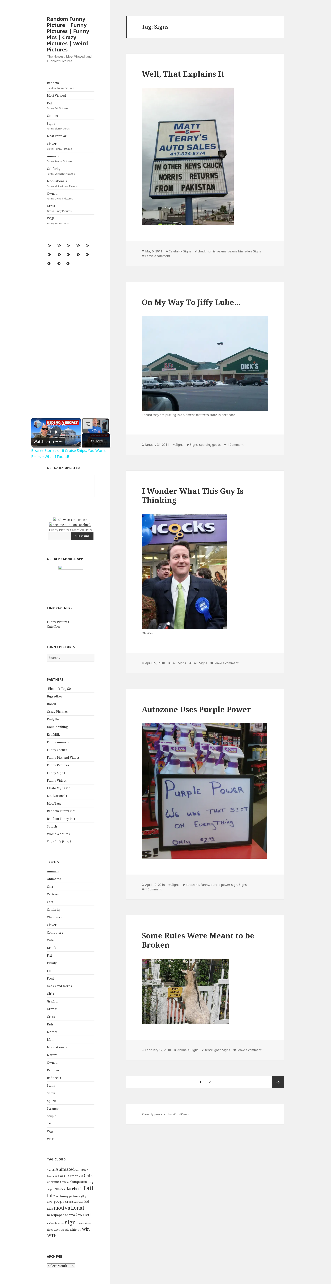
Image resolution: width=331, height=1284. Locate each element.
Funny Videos (57, 780)
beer (49, 1176)
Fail (57, 105)
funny (205, 885)
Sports (51, 1101)
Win (50, 1131)
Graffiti (52, 1001)
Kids (50, 1024)
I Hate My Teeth (58, 788)
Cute (50, 940)
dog (91, 1181)
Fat (49, 971)
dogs (49, 1189)
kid (86, 1201)
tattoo (87, 1223)
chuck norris (206, 251)
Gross (59, 208)
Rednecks (54, 1078)
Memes (52, 1032)
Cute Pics (53, 626)
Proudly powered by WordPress (165, 1114)
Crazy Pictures (57, 712)
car (55, 1176)
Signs (58, 125)
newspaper (55, 1215)
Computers (55, 932)
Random (60, 85)
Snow (51, 1093)
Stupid (52, 1116)
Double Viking (57, 727)
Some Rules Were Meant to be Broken (198, 940)
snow (80, 1223)
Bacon (84, 1170)
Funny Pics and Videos (63, 757)
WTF (58, 220)
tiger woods (61, 1229)
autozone (192, 885)
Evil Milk (53, 734)
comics (66, 1182)
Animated (54, 879)
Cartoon (53, 894)
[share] (73, 422)
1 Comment (235, 445)
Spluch (52, 826)
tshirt (73, 1229)
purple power (220, 885)
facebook (75, 1188)
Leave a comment (157, 256)
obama (70, 1215)
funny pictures (70, 1196)
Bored (51, 704)
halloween (79, 1202)
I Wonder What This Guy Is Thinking (192, 495)
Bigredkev (54, 696)
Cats (50, 902)
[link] (37, 424)
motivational (69, 1207)
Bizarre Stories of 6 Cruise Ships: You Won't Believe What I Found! (55, 424)
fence (209, 1050)
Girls (50, 994)
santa (61, 1223)
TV (49, 1124)
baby (77, 1169)
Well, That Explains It (183, 74)
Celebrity (61, 171)
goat (217, 1050)
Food (50, 978)
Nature (52, 1055)
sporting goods (210, 445)
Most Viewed (56, 95)
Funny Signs (56, 773)
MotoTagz (54, 803)
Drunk (51, 948)
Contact (52, 116)
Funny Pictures (58, 622)
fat (50, 1196)
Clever (59, 146)
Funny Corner (57, 750)
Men (50, 1039)
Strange (53, 1108)
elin (64, 1189)
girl (86, 1196)
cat (81, 1176)
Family (52, 963)
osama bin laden (240, 251)
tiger (50, 1229)
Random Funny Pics (61, 811)
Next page (278, 1082)
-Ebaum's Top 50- (59, 689)
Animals (59, 158)
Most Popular (56, 136)
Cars (50, 886)
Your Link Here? (59, 842)
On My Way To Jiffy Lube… (191, 302)
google (58, 1201)
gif (82, 1196)
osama (221, 251)
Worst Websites (58, 834)
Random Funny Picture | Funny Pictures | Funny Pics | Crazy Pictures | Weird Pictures (68, 34)
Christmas (54, 917)
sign (70, 1222)
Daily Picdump (57, 719)
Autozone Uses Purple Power (196, 709)
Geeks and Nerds (59, 986)
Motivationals (63, 183)
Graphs (52, 1009)
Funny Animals (58, 742)
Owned (60, 195)
